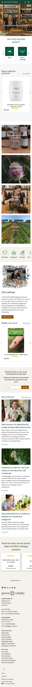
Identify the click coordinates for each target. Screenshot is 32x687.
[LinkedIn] (14, 587)
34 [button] (16, 60)
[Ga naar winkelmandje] (29, 2)
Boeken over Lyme (9, 323)
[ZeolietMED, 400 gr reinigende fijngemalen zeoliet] (16, 90)
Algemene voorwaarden (8, 679)
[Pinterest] (12, 587)
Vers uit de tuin (8, 397)
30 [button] (24, 58)
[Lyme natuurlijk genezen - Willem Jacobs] (16, 340)
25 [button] (17, 58)
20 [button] (9, 58)
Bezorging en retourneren (9, 645)
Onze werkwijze (6, 656)
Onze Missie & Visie (7, 658)
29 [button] (23, 58)
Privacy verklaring (6, 639)
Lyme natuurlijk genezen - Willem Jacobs (16, 354)
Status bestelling (6, 637)
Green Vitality (9, 681)
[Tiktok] (10, 587)
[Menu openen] (2, 2)
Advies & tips (5, 633)
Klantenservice (6, 635)
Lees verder (5, 444)
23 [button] (13, 58)
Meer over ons (7, 317)
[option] (16, 20)
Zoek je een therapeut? (8, 662)
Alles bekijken (26, 73)
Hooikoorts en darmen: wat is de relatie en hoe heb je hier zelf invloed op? (15, 470)
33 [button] (14, 60)
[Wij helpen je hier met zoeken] (25, 2)
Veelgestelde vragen (7, 641)
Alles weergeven (25, 397)
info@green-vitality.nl (11, 626)
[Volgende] (30, 92)
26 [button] (18, 58)
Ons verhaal (5, 651)
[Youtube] (5, 587)
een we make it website (9, 683)
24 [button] (15, 58)
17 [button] (4, 58)
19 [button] (7, 58)
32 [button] (27, 58)
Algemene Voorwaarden (8, 643)
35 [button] (17, 60)
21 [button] (10, 58)
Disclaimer (4, 676)
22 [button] (12, 58)
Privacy (3, 673)
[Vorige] (1, 92)
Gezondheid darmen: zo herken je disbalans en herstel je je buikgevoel (16, 516)
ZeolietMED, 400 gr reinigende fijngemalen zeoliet (16, 105)
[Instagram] (7, 587)
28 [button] (21, 58)
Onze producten (16, 30)
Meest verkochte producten (9, 72)
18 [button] (6, 58)
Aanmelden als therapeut (9, 660)
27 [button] (20, 58)
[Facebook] (2, 587)
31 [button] (26, 58)
